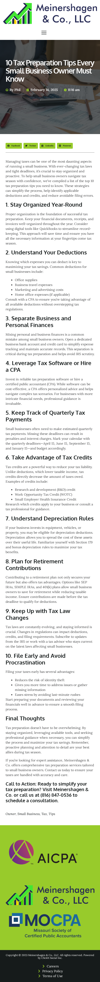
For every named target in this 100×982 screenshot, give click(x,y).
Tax (44, 814)
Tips (52, 814)
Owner (11, 814)
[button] (44, 33)
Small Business (28, 814)
